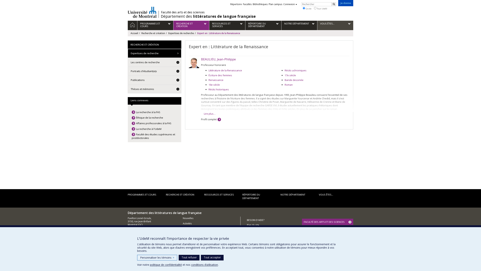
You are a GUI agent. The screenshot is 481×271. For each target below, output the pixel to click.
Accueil (134, 33)
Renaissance (216, 80)
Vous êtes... (326, 194)
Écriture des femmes (220, 75)
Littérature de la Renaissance (225, 70)
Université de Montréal (142, 12)
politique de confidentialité (166, 264)
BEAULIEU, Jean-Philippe (218, 59)
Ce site (308, 8)
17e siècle (290, 75)
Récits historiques (219, 89)
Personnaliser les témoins (157, 257)
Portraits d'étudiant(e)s (144, 71)
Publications (138, 80)
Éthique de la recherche (149, 117)
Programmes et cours (142, 194)
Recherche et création (153, 33)
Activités (187, 223)
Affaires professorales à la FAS (153, 123)
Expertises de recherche (181, 33)
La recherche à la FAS (148, 112)
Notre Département (293, 194)
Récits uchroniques (295, 70)
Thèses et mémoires (142, 89)
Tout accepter (212, 257)
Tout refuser (189, 257)
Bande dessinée (294, 80)
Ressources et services (219, 194)
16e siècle (214, 84)
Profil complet (209, 119)
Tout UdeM (321, 8)
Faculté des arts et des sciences (183, 12)
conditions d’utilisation (204, 264)
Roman (289, 84)
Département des (208, 16)
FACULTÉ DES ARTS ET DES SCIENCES (324, 222)
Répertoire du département (251, 196)
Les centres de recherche (145, 62)
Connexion (289, 4)
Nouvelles (188, 218)
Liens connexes (139, 100)
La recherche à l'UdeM (148, 129)
